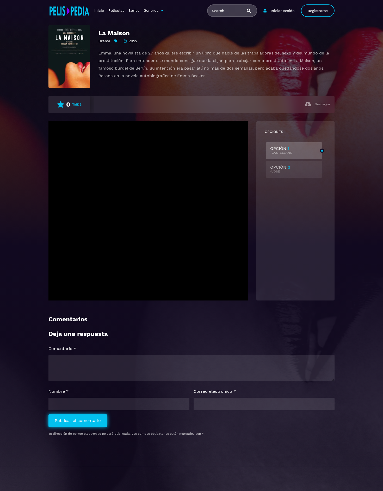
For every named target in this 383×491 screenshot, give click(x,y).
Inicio (99, 10)
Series (133, 10)
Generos (151, 10)
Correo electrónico (215, 391)
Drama (104, 41)
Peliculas (116, 10)
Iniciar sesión (283, 11)
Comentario (62, 348)
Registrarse (318, 11)
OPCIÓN (281, 150)
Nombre (58, 391)
